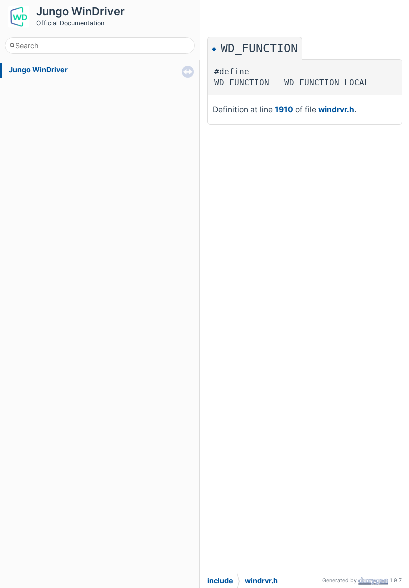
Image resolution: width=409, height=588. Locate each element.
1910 (284, 109)
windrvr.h (336, 109)
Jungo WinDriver (38, 69)
